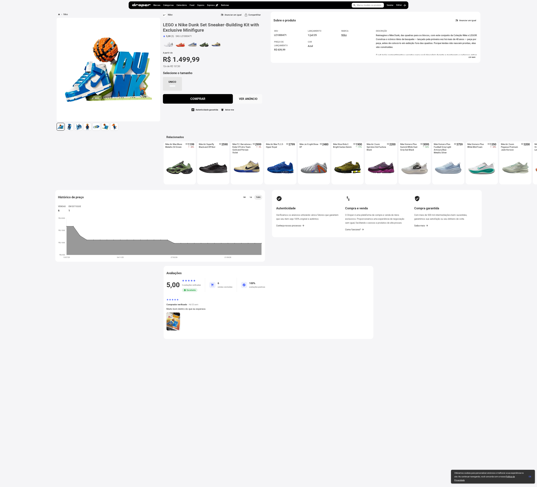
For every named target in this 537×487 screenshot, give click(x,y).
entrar (401, 5)
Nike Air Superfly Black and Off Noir (207, 145)
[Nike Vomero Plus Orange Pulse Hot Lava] (180, 44)
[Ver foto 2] (69, 127)
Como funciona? (354, 229)
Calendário (181, 5)
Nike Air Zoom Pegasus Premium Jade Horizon (509, 147)
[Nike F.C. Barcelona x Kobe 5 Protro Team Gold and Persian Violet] (216, 44)
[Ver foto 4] (87, 127)
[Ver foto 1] (60, 127)
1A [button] (251, 197)
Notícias (225, 5)
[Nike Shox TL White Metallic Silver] (168, 44)
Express (212, 5)
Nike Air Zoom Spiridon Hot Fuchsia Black (376, 147)
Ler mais (471, 57)
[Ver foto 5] (96, 127)
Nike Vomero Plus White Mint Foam (475, 145)
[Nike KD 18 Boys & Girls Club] (192, 44)
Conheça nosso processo (290, 225)
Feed (192, 5)
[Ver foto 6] (105, 127)
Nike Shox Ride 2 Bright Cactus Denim (342, 145)
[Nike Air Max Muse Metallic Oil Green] (204, 44)
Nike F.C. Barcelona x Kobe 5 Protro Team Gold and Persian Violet (241, 147)
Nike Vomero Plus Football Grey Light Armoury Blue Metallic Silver (442, 147)
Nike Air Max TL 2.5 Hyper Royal (274, 145)
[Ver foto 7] (114, 127)
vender (390, 5)
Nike (65, 14)
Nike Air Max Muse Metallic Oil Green (173, 145)
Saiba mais (421, 225)
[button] (168, 36)
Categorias (168, 5)
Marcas (157, 5)
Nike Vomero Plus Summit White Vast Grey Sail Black (408, 147)
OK (530, 477)
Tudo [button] (258, 197)
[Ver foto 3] (78, 127)
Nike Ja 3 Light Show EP (309, 145)
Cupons (200, 5)
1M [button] (244, 197)
